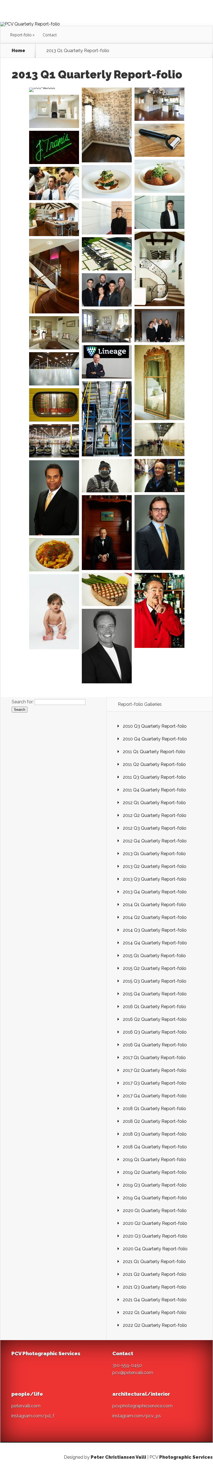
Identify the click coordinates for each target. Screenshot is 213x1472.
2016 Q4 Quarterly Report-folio (155, 1044)
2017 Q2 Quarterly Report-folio (154, 1070)
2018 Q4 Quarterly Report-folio (155, 1146)
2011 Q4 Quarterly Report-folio (154, 790)
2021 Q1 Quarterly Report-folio (154, 1261)
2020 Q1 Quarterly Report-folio (155, 1210)
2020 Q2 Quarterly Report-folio (155, 1223)
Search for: (23, 701)
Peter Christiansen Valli (118, 1457)
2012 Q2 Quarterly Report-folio (154, 815)
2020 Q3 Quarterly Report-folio (155, 1236)
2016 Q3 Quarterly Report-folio (155, 1032)
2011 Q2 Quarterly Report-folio (154, 764)
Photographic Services (186, 1457)
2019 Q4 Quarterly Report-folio (155, 1197)
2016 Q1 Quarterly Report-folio (154, 1006)
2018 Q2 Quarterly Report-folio (155, 1121)
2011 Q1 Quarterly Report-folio (154, 751)
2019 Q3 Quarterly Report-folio (155, 1185)
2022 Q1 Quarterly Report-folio (154, 1312)
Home (18, 50)
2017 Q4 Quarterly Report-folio (155, 1095)
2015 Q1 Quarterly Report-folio (154, 955)
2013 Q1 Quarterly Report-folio (154, 853)
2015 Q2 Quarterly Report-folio (154, 968)
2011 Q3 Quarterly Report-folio (154, 777)
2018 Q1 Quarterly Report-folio (154, 1108)
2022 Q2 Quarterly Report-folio (155, 1325)
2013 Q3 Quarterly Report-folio (154, 879)
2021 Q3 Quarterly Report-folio (154, 1287)
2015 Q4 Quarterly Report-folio (155, 993)
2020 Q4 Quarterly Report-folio (155, 1248)
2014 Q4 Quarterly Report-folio (155, 942)
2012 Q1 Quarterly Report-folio (154, 802)
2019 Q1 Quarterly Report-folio (154, 1159)
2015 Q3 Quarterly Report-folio (154, 981)
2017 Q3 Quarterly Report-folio (154, 1083)
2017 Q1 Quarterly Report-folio (154, 1057)
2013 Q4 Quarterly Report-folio (155, 892)
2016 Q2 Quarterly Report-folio (155, 1019)
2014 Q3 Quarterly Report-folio (155, 930)
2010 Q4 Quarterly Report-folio (155, 739)
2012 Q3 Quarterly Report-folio (154, 828)
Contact (50, 34)
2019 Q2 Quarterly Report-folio (155, 1172)
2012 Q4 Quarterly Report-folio (155, 841)
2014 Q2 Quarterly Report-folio (155, 917)
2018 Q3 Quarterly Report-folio (155, 1134)
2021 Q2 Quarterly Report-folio (154, 1274)
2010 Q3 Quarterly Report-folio (155, 726)
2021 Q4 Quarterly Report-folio (155, 1299)
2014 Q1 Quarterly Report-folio (154, 904)
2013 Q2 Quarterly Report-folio (154, 866)
